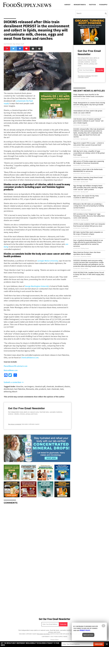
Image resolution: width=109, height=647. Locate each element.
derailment (59, 387)
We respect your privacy (43, 633)
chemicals (50, 387)
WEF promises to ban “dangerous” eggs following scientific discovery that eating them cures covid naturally (89, 216)
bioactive (19, 387)
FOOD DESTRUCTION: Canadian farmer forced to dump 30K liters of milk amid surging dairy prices (88, 274)
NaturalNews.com (11, 370)
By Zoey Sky (84, 107)
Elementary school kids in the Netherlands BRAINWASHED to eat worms (88, 170)
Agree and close (88, 635)
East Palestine (19, 389)
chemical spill (40, 387)
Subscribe (99, 644)
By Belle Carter (85, 98)
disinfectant (8, 389)
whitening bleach (10, 392)
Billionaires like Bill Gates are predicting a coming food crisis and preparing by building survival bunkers (88, 206)
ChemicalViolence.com (30, 358)
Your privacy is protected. (14, 424)
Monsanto (30, 389)
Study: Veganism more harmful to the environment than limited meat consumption (88, 95)
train (62, 389)
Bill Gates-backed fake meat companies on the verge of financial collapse (88, 233)
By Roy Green (84, 200)
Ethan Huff (20, 44)
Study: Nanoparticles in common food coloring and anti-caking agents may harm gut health (89, 104)
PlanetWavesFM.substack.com (15, 366)
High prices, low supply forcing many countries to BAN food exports (86, 197)
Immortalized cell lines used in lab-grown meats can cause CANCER (87, 112)
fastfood (92, 4)
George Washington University (37, 286)
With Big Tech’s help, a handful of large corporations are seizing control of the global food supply (89, 153)
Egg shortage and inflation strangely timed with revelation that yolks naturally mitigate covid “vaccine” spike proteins (88, 187)
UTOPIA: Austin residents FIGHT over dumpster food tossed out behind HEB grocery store (89, 225)
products (42, 389)
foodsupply (103, 4)
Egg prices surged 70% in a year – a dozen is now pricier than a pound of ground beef (88, 144)
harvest (67, 4)
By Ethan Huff (84, 125)
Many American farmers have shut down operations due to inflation (86, 253)
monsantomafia (80, 4)
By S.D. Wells (84, 268)
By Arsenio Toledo (86, 210)
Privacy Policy (54, 639)
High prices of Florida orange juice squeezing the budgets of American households (88, 162)
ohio (36, 389)
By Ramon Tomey (85, 115)
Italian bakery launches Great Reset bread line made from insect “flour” (87, 178)
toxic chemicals (53, 389)
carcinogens (29, 387)
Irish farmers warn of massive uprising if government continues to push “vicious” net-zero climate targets (88, 121)
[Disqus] (37, 532)
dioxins (67, 387)
